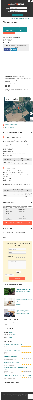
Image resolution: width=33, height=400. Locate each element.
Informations (9, 30)
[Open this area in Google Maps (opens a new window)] (6, 121)
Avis (21, 30)
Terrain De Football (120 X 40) (11, 124)
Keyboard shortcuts (13, 121)
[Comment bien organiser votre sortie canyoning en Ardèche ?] (9, 291)
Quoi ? (8, 8)
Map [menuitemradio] (7, 99)
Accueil (5, 25)
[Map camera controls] (31, 113)
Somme (14, 25)
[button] (18, 108)
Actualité (21, 27)
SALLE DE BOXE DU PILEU (12, 350)
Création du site (23, 395)
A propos (22, 394)
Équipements (9, 27)
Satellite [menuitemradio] (15, 99)
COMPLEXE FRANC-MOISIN (12, 362)
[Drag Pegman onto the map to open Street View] (31, 119)
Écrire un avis (9, 33)
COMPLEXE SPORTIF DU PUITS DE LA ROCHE (17, 375)
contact (25, 394)
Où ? (8, 11)
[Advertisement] (14, 63)
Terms (32, 121)
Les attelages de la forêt (10, 356)
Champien (19, 25)
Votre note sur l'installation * (10, 257)
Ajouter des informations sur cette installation (17, 222)
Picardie (10, 25)
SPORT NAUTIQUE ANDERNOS (13, 345)
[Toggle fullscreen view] (31, 99)
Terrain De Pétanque (9, 127)
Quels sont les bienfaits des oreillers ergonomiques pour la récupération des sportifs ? (23, 311)
